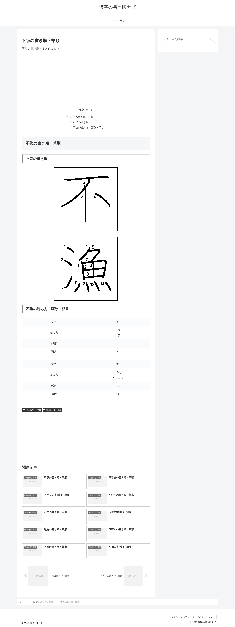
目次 (81, 109)
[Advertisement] (86, 77)
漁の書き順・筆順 (53, 410)
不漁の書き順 (80, 122)
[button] (211, 39)
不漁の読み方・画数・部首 (88, 127)
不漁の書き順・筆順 (81, 117)
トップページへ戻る (179, 617)
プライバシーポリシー (203, 617)
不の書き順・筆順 (33, 410)
